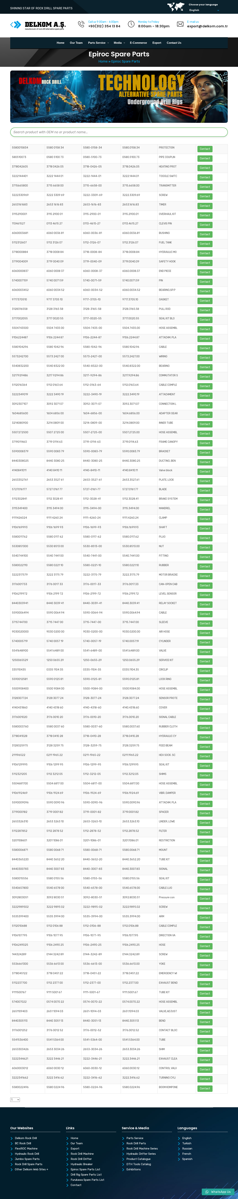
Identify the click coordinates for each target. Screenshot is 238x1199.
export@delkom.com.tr (207, 26)
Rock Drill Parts (136, 1143)
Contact (76, 1185)
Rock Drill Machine (82, 1153)
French (186, 1153)
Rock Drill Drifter (81, 1159)
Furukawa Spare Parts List (87, 1180)
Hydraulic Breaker (82, 1164)
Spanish (187, 1159)
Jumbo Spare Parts (27, 1159)
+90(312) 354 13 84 (104, 26)
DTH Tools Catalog (138, 1164)
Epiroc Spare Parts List (85, 1169)
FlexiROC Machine (26, 1148)
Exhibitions (133, 1169)
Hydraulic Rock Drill (27, 1153)
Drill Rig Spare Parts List (86, 1174)
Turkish (186, 1143)
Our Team (77, 1143)
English (187, 1138)
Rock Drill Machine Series (142, 1148)
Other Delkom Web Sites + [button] (31, 1169)
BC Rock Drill (23, 1143)
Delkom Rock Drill (26, 1138)
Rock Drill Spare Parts (28, 1164)
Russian (187, 1148)
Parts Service (134, 1138)
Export (75, 1148)
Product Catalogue (138, 1159)
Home (103, 61)
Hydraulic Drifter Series (141, 1153)
